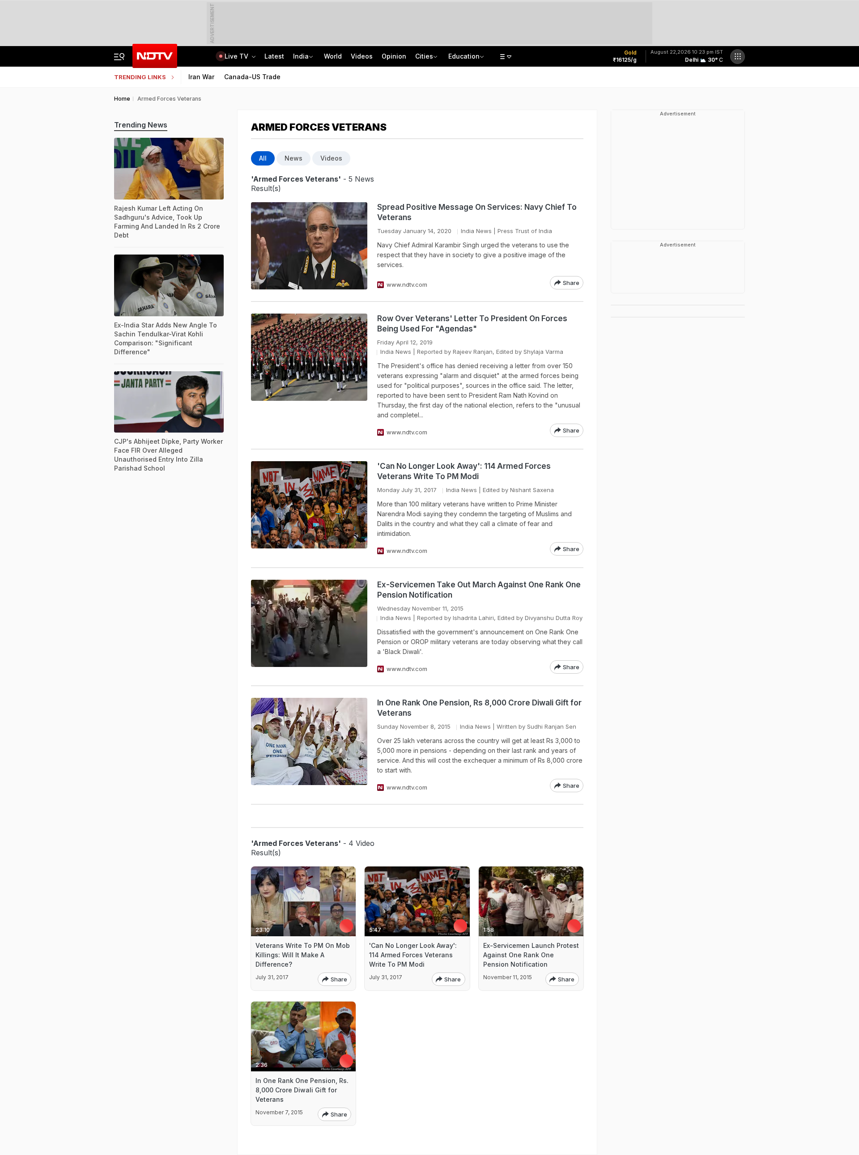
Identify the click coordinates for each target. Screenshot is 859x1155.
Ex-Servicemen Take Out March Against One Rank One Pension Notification (479, 589)
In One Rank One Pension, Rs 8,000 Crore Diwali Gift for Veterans (479, 708)
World (333, 56)
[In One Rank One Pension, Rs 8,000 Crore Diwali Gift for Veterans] (309, 745)
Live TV (237, 56)
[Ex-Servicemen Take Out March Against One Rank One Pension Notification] (309, 627)
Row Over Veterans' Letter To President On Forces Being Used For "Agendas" (472, 323)
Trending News (140, 124)
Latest (274, 56)
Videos (362, 56)
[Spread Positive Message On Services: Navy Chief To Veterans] (309, 245)
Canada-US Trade (252, 77)
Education (464, 56)
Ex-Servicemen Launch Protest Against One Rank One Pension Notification (531, 955)
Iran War (201, 77)
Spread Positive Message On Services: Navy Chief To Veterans (477, 212)
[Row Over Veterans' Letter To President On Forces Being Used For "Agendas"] (309, 375)
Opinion (394, 56)
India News (476, 230)
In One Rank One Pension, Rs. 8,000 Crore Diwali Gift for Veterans (302, 1090)
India (301, 56)
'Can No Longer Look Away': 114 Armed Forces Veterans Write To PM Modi (464, 471)
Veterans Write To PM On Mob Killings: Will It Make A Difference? (302, 955)
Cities (424, 56)
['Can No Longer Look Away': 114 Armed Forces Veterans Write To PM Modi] (309, 508)
